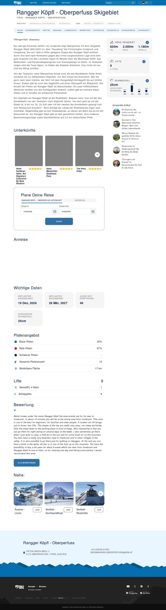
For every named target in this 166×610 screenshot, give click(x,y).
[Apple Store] (145, 592)
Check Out (64, 206)
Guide (20, 30)
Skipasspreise (128, 30)
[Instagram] (141, 586)
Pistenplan (98, 30)
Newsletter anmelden (34, 590)
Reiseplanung (49, 2)
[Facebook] (148, 586)
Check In (25, 206)
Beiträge (66, 2)
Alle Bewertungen (26, 463)
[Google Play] (131, 592)
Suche (59, 221)
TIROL (20, 17)
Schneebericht (33, 30)
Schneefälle (113, 30)
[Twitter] (134, 586)
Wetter (33, 2)
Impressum (18, 598)
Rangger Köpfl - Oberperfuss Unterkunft (42, 200)
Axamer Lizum (114, 23)
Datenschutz (29, 598)
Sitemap (45, 598)
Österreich (64, 23)
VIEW (37, 510)
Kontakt (31, 586)
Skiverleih (80, 200)
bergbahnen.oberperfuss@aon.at (112, 552)
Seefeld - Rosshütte (94, 23)
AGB (37, 598)
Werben (42, 586)
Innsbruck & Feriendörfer (42, 23)
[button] (59, 261)
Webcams (57, 30)
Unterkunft (144, 30)
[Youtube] (128, 586)
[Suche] (133, 3)
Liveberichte (70, 30)
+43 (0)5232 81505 (100, 549)
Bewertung (85, 30)
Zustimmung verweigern (79, 598)
